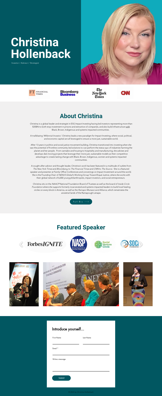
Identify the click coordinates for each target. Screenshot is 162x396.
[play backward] (21, 244)
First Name (57, 338)
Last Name (87, 338)
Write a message (59, 359)
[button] (44, 244)
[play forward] (141, 244)
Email (55, 348)
